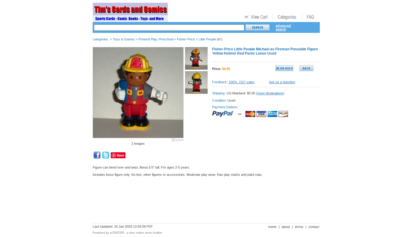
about (286, 227)
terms (299, 227)
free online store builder (145, 232)
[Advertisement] (202, 202)
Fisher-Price (186, 39)
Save (120, 155)
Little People (207, 39)
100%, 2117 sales (242, 82)
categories (100, 39)
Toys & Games (124, 39)
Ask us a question (282, 82)
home (272, 227)
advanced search (283, 27)
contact (313, 227)
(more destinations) (270, 93)
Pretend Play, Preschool (155, 39)
